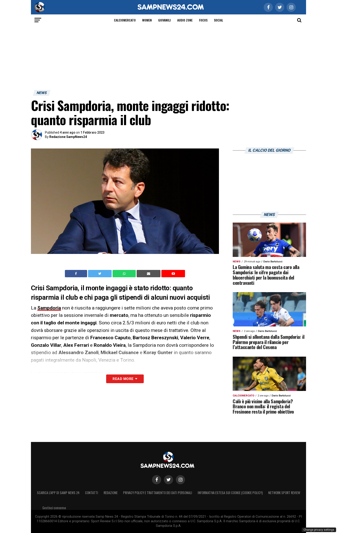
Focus (203, 20)
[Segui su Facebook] (156, 479)
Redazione (111, 492)
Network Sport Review (284, 492)
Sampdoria (49, 308)
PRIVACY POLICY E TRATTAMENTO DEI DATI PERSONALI (157, 492)
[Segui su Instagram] (180, 479)
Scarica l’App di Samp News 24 (58, 492)
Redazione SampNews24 (68, 137)
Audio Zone (185, 20)
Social (218, 20)
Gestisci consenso (54, 507)
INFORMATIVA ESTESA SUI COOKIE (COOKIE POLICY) (230, 492)
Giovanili (164, 20)
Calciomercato (125, 20)
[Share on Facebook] (76, 273)
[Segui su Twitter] (168, 479)
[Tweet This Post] (100, 273)
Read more (123, 379)
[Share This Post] (125, 273)
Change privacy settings (319, 529)
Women (147, 20)
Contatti (91, 492)
